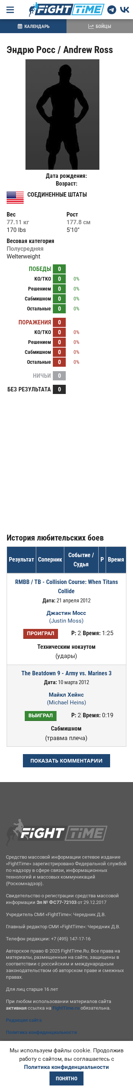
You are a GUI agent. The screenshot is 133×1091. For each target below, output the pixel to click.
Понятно (66, 1078)
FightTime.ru (65, 1008)
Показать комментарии (66, 760)
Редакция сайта (24, 1020)
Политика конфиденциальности (41, 1032)
